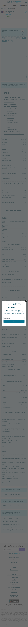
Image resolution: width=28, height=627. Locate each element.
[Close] (26, 301)
